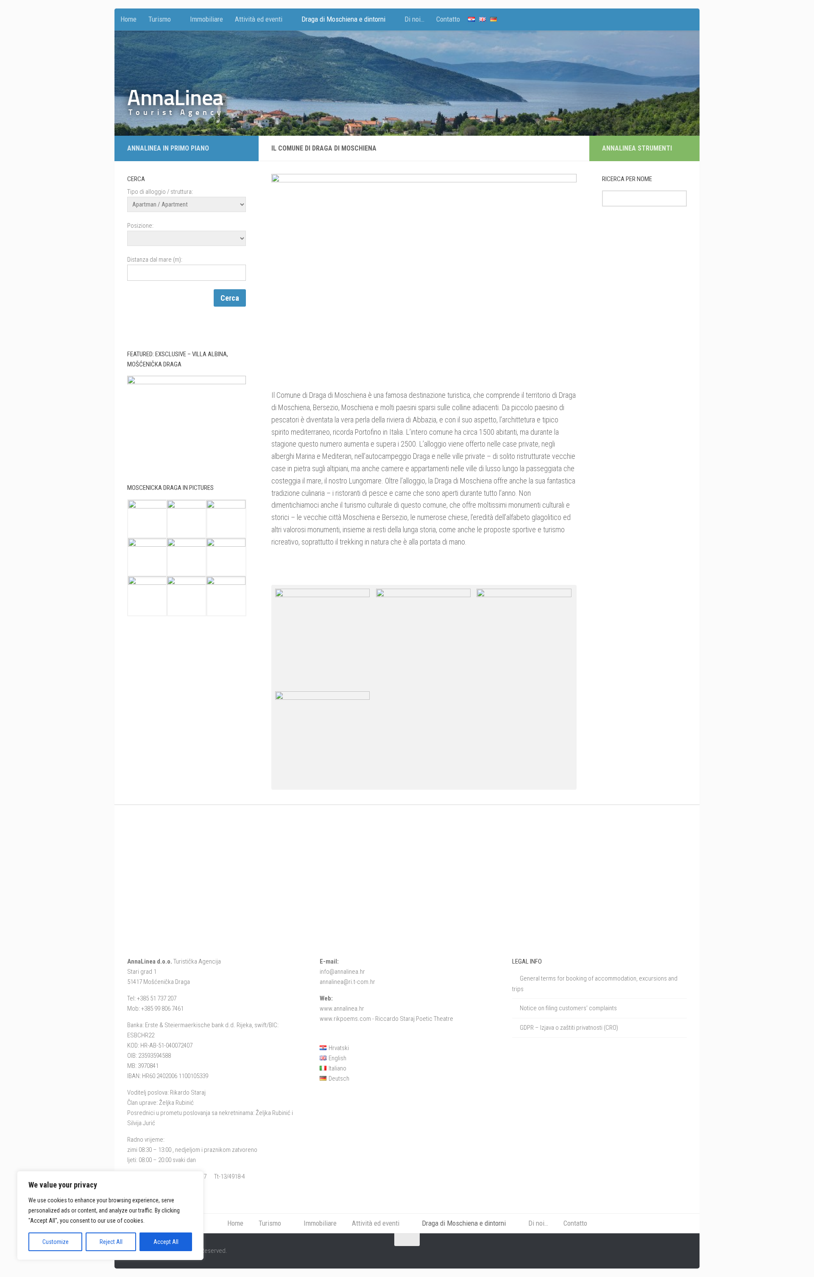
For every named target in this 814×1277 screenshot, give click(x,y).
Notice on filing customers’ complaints (568, 1008)
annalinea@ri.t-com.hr (347, 982)
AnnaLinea (175, 97)
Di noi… (414, 19)
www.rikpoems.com (345, 1019)
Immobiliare (206, 19)
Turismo (159, 19)
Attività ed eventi (258, 19)
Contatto (448, 19)
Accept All (165, 1241)
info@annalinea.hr (342, 971)
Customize (55, 1241)
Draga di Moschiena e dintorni (343, 19)
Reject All (111, 1241)
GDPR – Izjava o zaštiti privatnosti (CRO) (569, 1027)
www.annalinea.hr (342, 1008)
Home (128, 19)
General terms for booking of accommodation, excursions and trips (594, 984)
